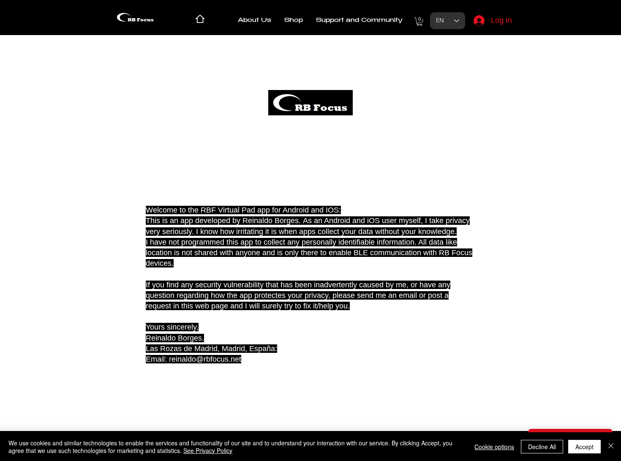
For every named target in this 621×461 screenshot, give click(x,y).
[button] (293, 20)
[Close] (611, 446)
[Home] (200, 19)
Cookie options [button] (494, 446)
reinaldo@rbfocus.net (205, 359)
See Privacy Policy (207, 450)
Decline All (542, 446)
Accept (584, 446)
